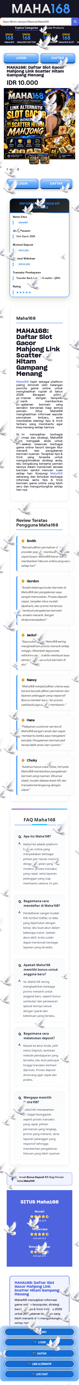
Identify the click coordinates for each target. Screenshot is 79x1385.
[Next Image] (72, 124)
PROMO (41, 1332)
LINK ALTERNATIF (42, 1362)
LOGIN (21, 58)
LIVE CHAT (42, 1372)
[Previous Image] (7, 124)
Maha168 (22, 381)
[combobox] (36, 21)
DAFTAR (58, 58)
